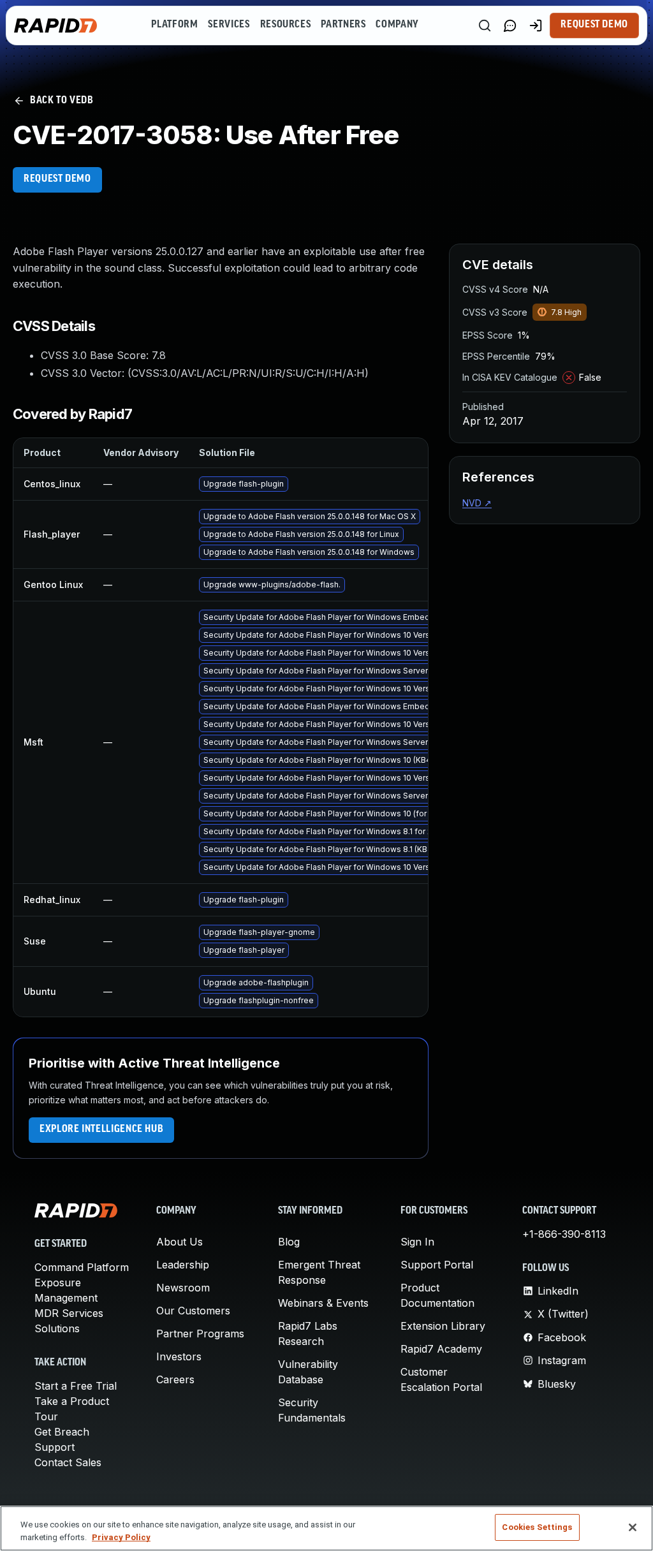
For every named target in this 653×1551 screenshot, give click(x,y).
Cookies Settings (537, 1527)
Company (397, 25)
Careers (175, 1379)
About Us (179, 1241)
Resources (285, 25)
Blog (289, 1241)
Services (228, 25)
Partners (343, 25)
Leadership (182, 1264)
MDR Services (68, 1313)
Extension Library (442, 1325)
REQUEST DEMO (57, 179)
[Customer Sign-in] (535, 25)
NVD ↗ (477, 502)
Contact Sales (67, 1462)
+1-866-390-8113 (564, 1234)
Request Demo (594, 25)
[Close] (633, 1527)
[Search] (484, 25)
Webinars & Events (323, 1303)
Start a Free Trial (75, 1385)
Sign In (417, 1241)
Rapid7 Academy (441, 1348)
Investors (179, 1356)
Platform (174, 25)
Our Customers (193, 1310)
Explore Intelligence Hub (101, 1129)
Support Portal (436, 1264)
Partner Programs (200, 1333)
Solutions (57, 1328)
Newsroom (183, 1287)
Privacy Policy (121, 1537)
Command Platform (81, 1267)
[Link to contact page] (510, 25)
